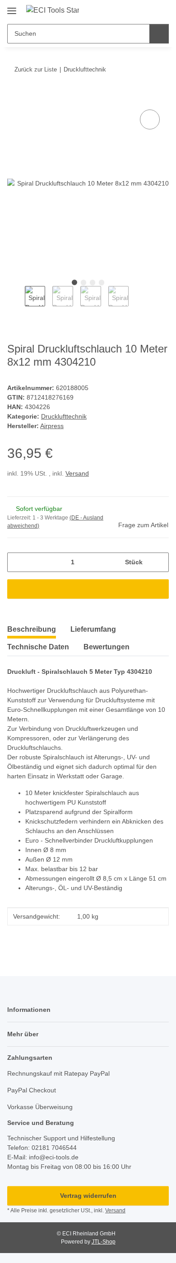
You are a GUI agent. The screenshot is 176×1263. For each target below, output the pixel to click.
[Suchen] (159, 33)
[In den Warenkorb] (14, 97)
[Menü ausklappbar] (11, 7)
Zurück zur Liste (35, 69)
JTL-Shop (104, 1242)
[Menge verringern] (17, 562)
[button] (133, 10)
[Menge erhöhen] (158, 562)
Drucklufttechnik (64, 416)
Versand (77, 473)
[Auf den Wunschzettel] (150, 119)
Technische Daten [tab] (38, 647)
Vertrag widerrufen (88, 1195)
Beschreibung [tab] (31, 629)
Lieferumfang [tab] (93, 629)
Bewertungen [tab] (106, 647)
